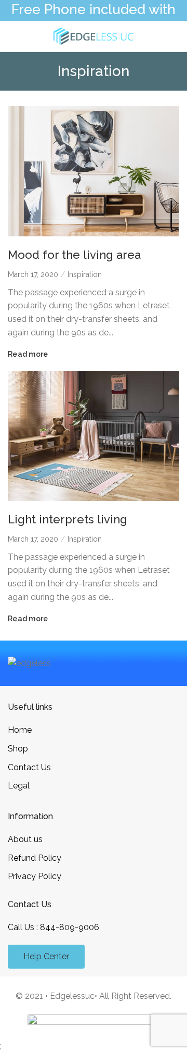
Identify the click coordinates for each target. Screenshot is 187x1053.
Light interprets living (67, 519)
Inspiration (85, 274)
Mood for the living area (74, 254)
